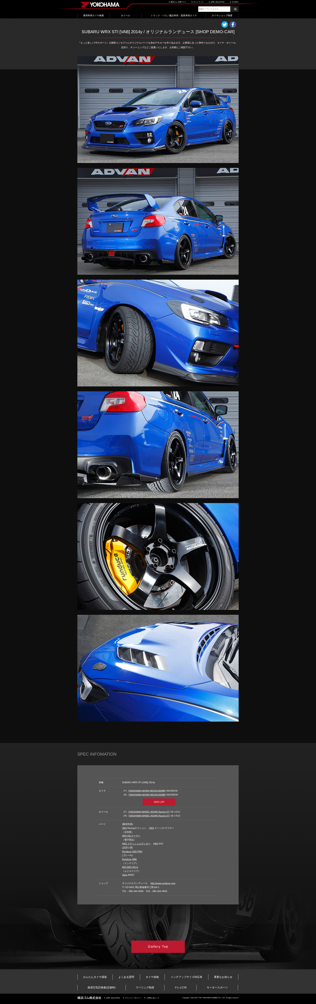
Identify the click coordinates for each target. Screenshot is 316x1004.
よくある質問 (126, 977)
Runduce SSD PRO (132, 851)
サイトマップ (198, 2)
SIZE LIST (159, 802)
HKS (124, 828)
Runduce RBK (129, 859)
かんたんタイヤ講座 (95, 977)
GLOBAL (235, 2)
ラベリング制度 (145, 987)
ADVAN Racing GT (160, 811)
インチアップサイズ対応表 (186, 977)
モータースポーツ (217, 987)
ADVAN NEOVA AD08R (153, 790)
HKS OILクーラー (131, 835)
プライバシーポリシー (133, 998)
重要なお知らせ (223, 977)
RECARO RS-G (130, 867)
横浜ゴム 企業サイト (178, 2)
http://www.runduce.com (162, 883)
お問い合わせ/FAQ (217, 2)
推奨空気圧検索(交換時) (102, 987)
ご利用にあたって (152, 998)
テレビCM (180, 987)
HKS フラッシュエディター (136, 843)
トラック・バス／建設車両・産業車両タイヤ (174, 15)
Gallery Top (158, 946)
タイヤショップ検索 (222, 15)
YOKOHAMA (134, 790)
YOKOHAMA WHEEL (139, 811)
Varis (124, 875)
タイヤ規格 (152, 977)
